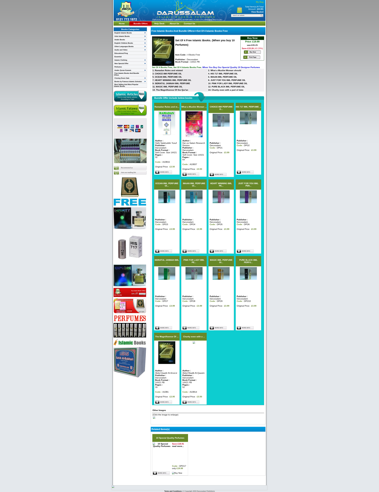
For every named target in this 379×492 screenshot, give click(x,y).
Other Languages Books (124, 46)
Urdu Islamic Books (122, 36)
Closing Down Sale (121, 78)
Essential (118, 57)
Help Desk (159, 23)
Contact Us (189, 23)
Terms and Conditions (173, 491)
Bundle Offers (141, 23)
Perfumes (118, 67)
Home (122, 23)
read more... (178, 446)
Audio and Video (120, 50)
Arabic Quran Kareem (122, 70)
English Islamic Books (123, 33)
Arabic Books (119, 40)
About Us (174, 23)
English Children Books (123, 43)
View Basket (257, 12)
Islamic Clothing (120, 60)
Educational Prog (121, 53)
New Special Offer (121, 63)
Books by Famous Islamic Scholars (128, 81)
